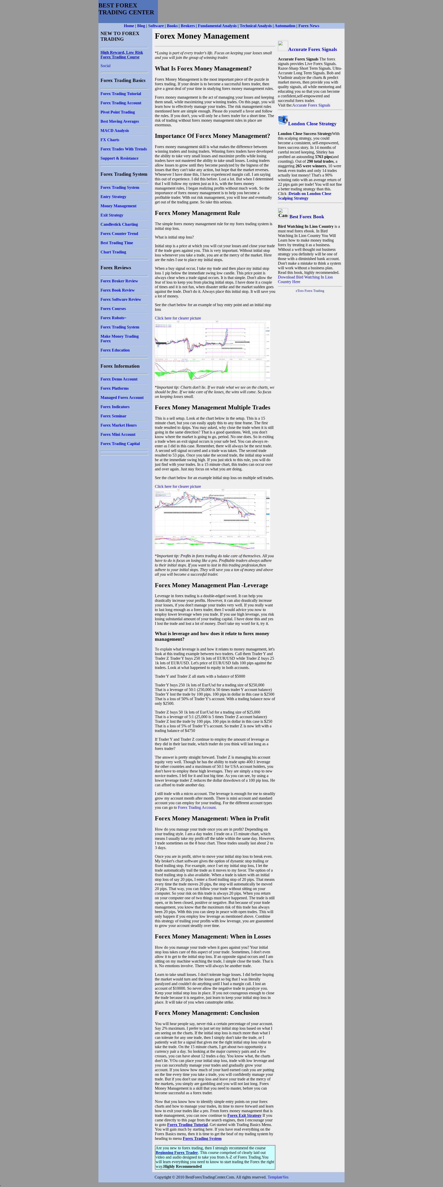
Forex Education (115, 350)
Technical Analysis (256, 26)
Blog (141, 26)
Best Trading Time (116, 243)
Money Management (118, 206)
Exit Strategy (111, 215)
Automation (285, 26)
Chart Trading (113, 252)
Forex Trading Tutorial (120, 93)
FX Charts (109, 140)
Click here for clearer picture (178, 318)
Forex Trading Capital (120, 443)
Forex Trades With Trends (123, 149)
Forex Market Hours (118, 425)
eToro (300, 291)
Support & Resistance (119, 158)
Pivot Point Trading (117, 112)
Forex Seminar (113, 416)
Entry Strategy (113, 196)
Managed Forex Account (122, 397)
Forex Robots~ (113, 318)
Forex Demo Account (118, 379)
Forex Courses (113, 308)
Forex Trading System (119, 187)
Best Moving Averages (119, 121)
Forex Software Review (120, 299)
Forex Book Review (117, 290)
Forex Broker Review (119, 281)
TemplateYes (278, 1177)
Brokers (188, 26)
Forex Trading (314, 291)
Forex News (308, 26)
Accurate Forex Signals (312, 49)
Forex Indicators (114, 407)
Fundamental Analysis (217, 26)
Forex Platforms (114, 388)
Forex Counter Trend (119, 233)
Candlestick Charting (119, 224)
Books (172, 26)
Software (156, 26)
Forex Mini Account (117, 434)
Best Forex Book (306, 216)
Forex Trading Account (120, 103)
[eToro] (304, 291)
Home (129, 26)
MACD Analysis (114, 130)
